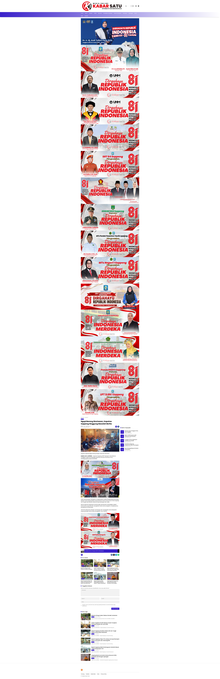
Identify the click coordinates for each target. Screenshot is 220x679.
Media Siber (93, 674)
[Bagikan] (118, 427)
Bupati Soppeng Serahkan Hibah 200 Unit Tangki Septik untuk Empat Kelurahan (113, 569)
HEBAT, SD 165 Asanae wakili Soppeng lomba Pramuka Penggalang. (130, 436)
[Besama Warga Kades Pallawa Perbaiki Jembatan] (87, 563)
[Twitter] (114, 555)
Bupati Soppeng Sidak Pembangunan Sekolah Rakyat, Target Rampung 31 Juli (99, 582)
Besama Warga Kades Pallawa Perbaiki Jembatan (86, 569)
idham (84, 426)
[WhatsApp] (118, 555)
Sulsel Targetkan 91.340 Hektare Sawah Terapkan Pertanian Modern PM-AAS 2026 (99, 569)
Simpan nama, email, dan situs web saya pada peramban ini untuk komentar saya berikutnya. (98, 605)
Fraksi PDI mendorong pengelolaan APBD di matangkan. (132, 444)
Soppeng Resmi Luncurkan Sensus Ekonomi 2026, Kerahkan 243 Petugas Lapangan (112, 582)
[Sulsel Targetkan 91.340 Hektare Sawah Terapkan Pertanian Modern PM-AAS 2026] (100, 563)
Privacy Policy (104, 674)
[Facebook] (112, 555)
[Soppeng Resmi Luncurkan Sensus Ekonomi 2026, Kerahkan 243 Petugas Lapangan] (113, 576)
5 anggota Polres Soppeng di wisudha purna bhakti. (131, 440)
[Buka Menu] (138, 6)
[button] (133, 6)
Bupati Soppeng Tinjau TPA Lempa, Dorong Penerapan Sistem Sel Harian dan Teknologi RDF (86, 582)
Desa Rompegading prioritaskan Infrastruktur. (131, 449)
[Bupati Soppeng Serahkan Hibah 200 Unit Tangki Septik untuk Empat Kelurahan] (113, 563)
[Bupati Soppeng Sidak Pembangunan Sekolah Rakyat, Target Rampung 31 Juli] (100, 576)
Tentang (82, 674)
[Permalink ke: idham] (82, 427)
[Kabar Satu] (102, 6)
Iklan (98, 674)
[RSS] (82, 670)
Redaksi (87, 674)
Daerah (82, 419)
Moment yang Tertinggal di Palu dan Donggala (131, 431)
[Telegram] (116, 555)
